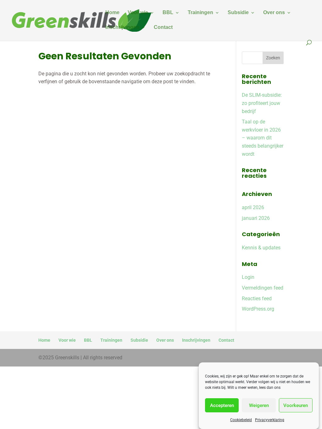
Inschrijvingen (122, 27)
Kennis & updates (261, 248)
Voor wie (138, 12)
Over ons (274, 12)
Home (112, 12)
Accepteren (222, 405)
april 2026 (253, 207)
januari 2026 (256, 218)
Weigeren (259, 405)
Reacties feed (257, 298)
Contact (163, 27)
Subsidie (238, 12)
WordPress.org (258, 309)
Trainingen (200, 12)
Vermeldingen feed (262, 288)
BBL (168, 12)
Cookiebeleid (241, 420)
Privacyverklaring (269, 420)
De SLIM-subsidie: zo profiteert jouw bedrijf (262, 103)
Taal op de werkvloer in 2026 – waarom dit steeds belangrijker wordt (262, 138)
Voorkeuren (295, 405)
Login (248, 277)
